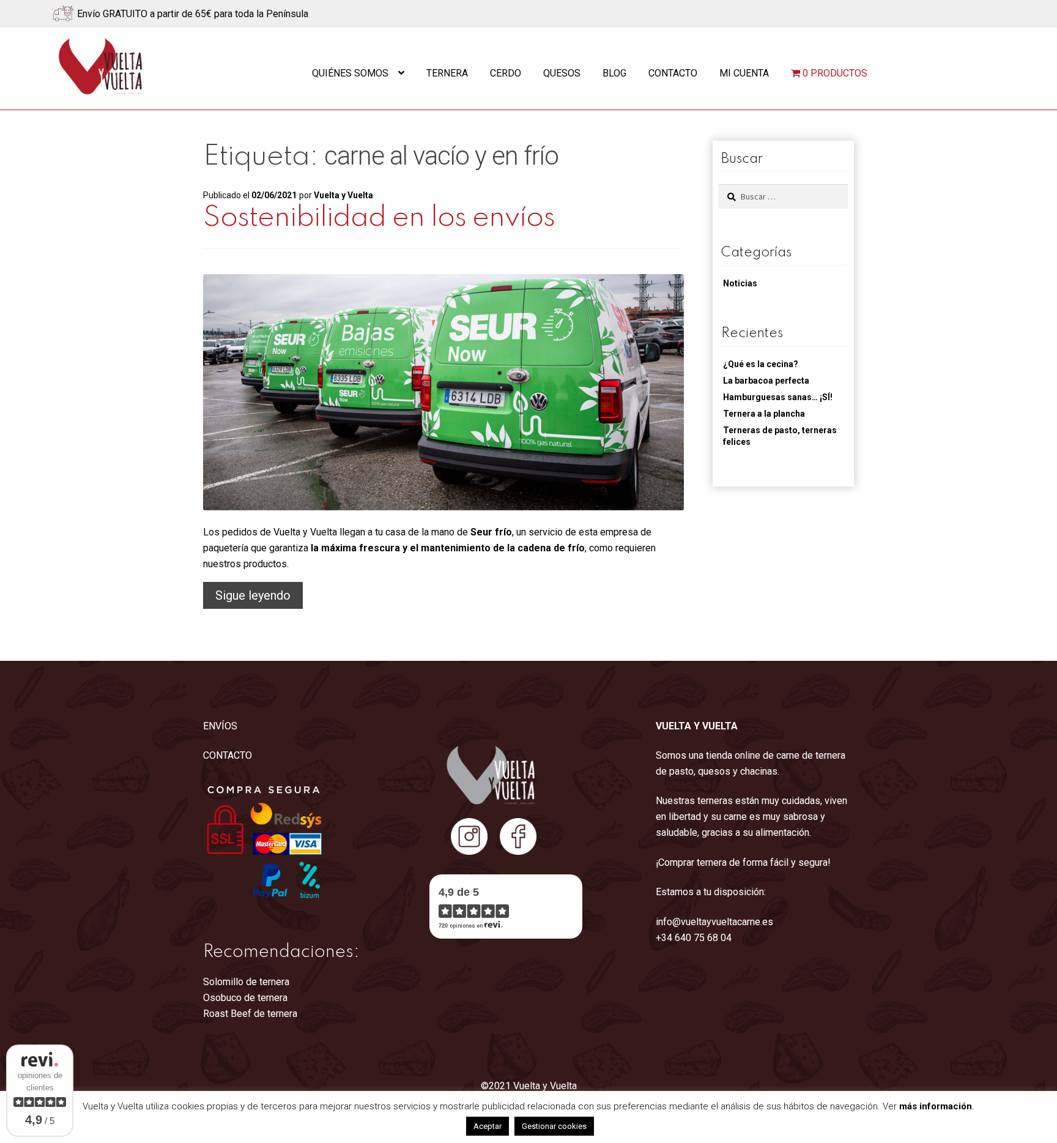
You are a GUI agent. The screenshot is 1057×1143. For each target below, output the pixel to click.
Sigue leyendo (259, 598)
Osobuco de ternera (245, 997)
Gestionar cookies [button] (554, 1126)
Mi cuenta (744, 73)
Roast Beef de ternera (250, 1013)
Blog (614, 73)
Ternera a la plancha (764, 414)
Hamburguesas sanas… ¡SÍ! (778, 397)
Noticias (740, 283)
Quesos (561, 73)
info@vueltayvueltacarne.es (714, 922)
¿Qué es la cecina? (760, 364)
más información (935, 1106)
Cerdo (505, 73)
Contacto (672, 73)
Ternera (447, 73)
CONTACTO (227, 755)
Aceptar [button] (487, 1126)
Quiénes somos (350, 73)
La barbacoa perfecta (766, 380)
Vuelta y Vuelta (343, 195)
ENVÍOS (220, 726)
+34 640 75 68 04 (694, 938)
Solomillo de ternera (246, 982)
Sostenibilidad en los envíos (379, 218)
